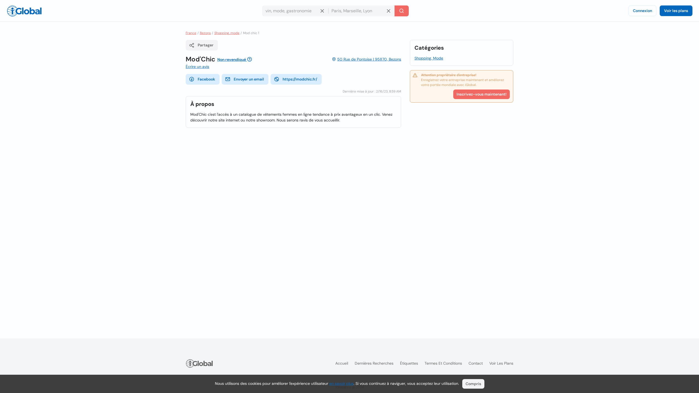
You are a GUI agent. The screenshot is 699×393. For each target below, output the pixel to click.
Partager (206, 45)
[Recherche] (402, 10)
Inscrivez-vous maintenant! (482, 94)
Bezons (205, 33)
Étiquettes (409, 363)
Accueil (341, 363)
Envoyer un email (249, 79)
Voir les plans (676, 10)
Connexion (642, 10)
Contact (476, 363)
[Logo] (24, 10)
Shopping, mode (226, 33)
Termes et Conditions (443, 363)
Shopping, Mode (428, 58)
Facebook (206, 79)
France (191, 33)
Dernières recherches (374, 363)
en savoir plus (341, 383)
